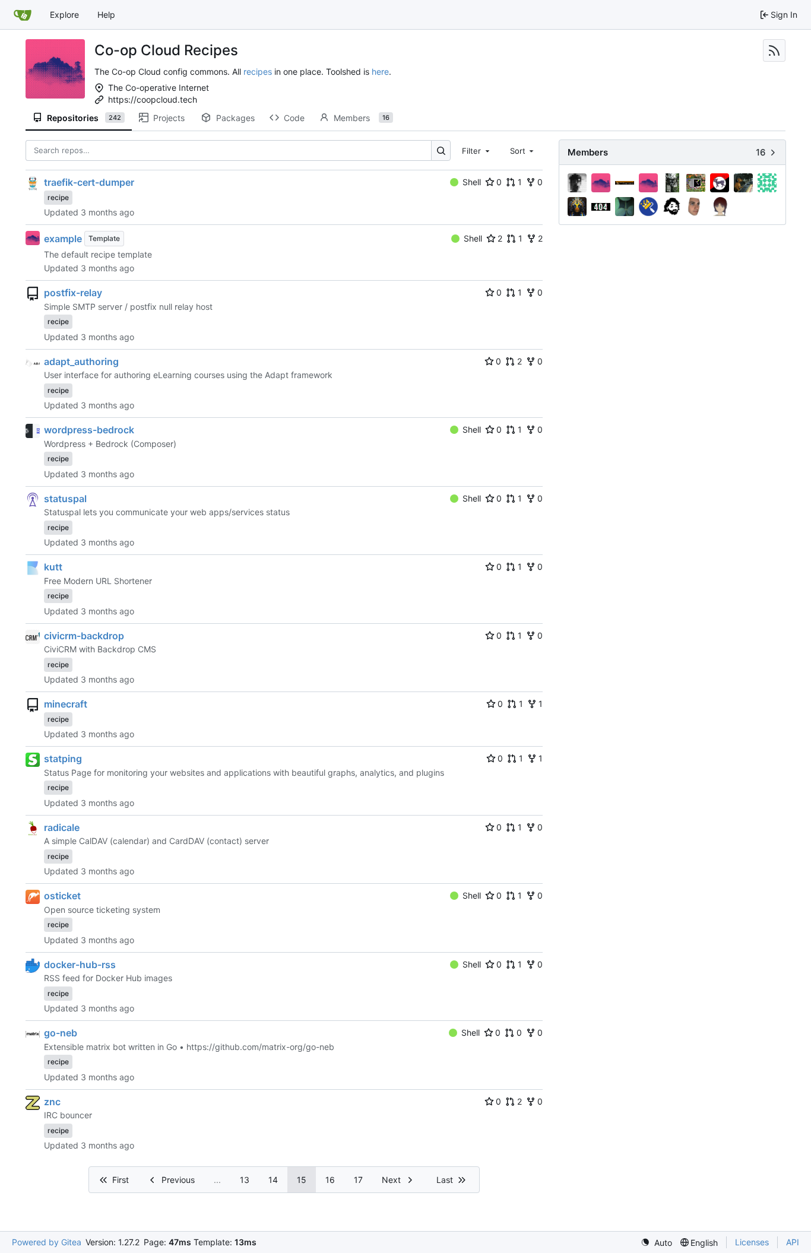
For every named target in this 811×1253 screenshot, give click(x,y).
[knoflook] (743, 182)
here (380, 71)
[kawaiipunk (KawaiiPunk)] (719, 182)
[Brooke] (624, 182)
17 (358, 1180)
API (792, 1242)
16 (330, 1180)
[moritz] (600, 206)
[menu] (656, 1243)
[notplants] (624, 206)
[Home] (22, 15)
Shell (471, 182)
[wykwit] (719, 206)
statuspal (65, 499)
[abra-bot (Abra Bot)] (600, 182)
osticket (62, 896)
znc (52, 1102)
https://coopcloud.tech (152, 99)
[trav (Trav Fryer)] (695, 206)
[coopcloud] (648, 182)
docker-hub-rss (80, 964)
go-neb (60, 1033)
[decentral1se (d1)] (672, 182)
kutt (53, 567)
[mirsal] (577, 206)
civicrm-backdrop (84, 636)
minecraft (65, 704)
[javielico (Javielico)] (695, 182)
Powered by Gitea (46, 1242)
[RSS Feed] (774, 50)
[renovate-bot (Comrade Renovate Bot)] (648, 206)
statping (63, 759)
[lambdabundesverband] (767, 182)
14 (273, 1180)
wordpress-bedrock (89, 430)
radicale (62, 827)
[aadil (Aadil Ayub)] (577, 182)
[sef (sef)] (672, 206)
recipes (257, 71)
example (63, 239)
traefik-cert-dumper (89, 182)
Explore (64, 14)
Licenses (752, 1242)
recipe (58, 197)
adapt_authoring (81, 361)
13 (244, 1180)
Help (106, 14)
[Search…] (441, 150)
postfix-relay (73, 293)
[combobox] (477, 150)
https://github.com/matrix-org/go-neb (260, 1047)
